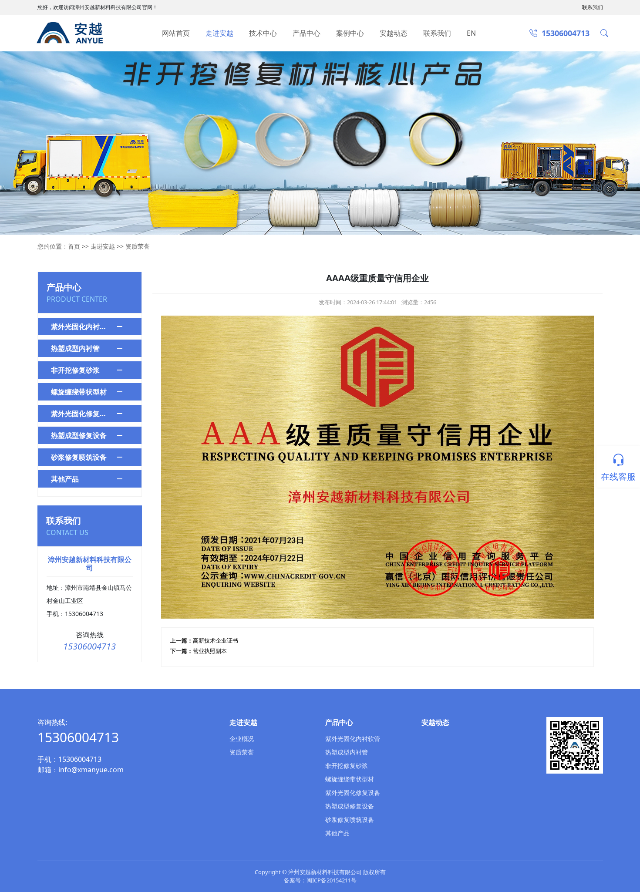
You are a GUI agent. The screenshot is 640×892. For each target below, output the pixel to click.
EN (471, 33)
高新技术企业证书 (215, 640)
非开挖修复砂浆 (75, 370)
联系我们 (592, 7)
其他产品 (65, 479)
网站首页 (176, 33)
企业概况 (241, 738)
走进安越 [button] (219, 33)
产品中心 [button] (306, 33)
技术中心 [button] (263, 33)
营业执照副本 (210, 651)
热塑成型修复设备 (79, 435)
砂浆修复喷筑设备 (79, 457)
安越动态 (394, 33)
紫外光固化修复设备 (81, 413)
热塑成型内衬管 (75, 348)
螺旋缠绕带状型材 (79, 392)
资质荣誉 (137, 246)
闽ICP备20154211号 (332, 880)
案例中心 (350, 33)
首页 (74, 246)
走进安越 (103, 246)
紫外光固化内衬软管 (81, 326)
